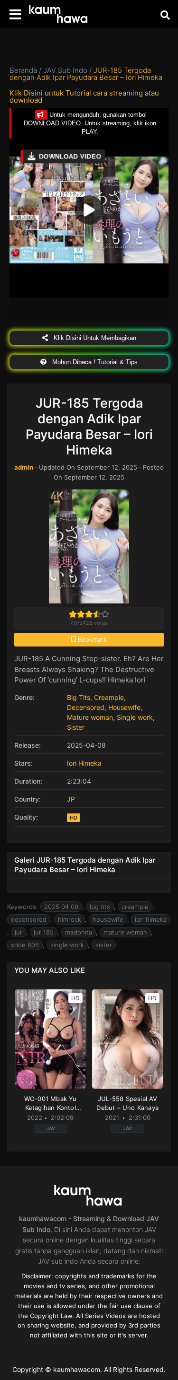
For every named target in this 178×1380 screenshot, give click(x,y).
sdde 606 (25, 945)
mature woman (125, 932)
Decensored (85, 707)
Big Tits (78, 697)
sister (103, 945)
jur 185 (44, 932)
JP (71, 799)
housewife (108, 919)
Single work (135, 717)
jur (18, 932)
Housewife (124, 707)
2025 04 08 (61, 906)
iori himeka (151, 919)
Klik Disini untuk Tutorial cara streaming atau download (84, 96)
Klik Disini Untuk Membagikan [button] (94, 337)
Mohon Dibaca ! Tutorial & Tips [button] (94, 362)
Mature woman (90, 717)
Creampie (109, 697)
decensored (29, 919)
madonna (78, 932)
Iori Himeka (84, 763)
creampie (135, 906)
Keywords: (22, 906)
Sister (75, 727)
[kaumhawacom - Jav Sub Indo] (59, 14)
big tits (100, 906)
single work (67, 945)
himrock (69, 919)
